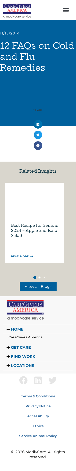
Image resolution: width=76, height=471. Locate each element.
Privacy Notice (38, 406)
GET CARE (21, 347)
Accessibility (38, 416)
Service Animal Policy (38, 436)
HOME (17, 329)
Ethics (38, 426)
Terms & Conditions (38, 396)
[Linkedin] (38, 380)
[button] (66, 10)
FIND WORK (23, 356)
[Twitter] (52, 380)
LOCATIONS (22, 365)
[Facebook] (23, 380)
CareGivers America (25, 337)
